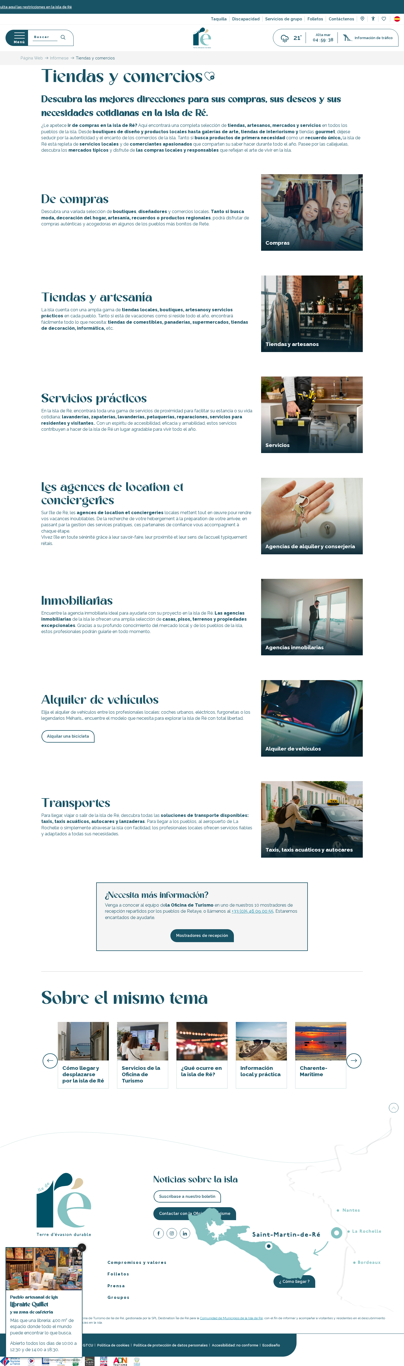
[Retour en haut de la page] (394, 1108)
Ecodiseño (271, 1345)
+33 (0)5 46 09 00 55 (252, 911)
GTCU (88, 1345)
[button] (397, 19)
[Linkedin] (185, 1234)
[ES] (397, 19)
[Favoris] (384, 19)
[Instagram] (172, 1234)
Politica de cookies (113, 1345)
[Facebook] (158, 1234)
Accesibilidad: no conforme (235, 1345)
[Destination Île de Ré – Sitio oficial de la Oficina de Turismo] (202, 38)
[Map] (362, 19)
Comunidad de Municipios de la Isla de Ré (231, 1318)
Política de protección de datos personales (171, 1345)
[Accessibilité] (373, 18)
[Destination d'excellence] (31, 1361)
